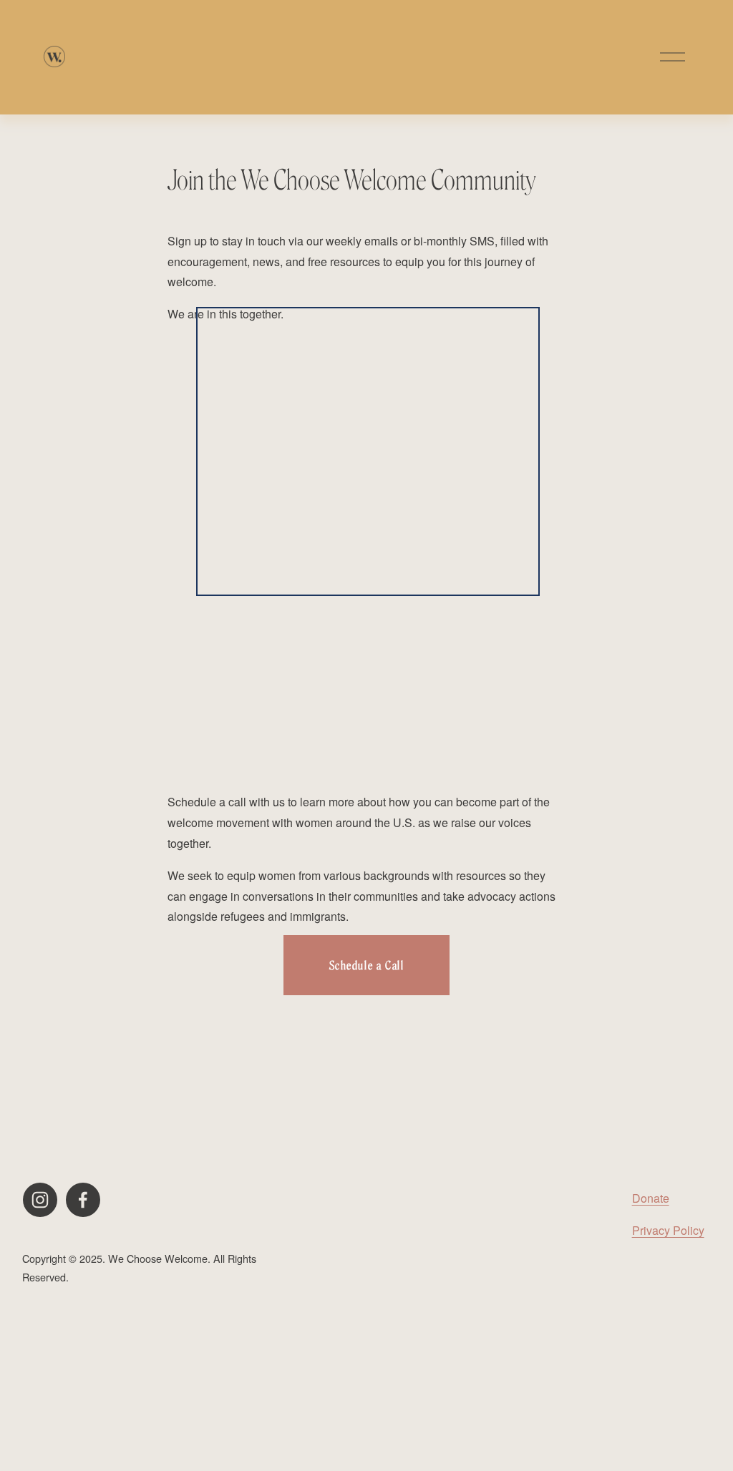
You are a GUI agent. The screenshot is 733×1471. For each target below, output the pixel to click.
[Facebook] (83, 1200)
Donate (650, 1198)
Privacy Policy (668, 1230)
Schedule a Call (366, 965)
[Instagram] (40, 1200)
